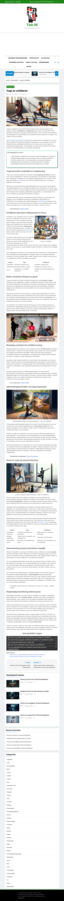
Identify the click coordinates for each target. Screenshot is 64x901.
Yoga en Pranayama (32, 456)
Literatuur (9, 824)
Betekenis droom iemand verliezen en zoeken (34, 691)
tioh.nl (32, 25)
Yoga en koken (24, 209)
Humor (9, 815)
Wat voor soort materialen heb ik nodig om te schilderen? (26, 645)
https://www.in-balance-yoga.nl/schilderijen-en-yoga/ (26, 656)
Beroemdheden (44, 62)
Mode (8, 828)
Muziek (29, 66)
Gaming (9, 805)
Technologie (10, 870)
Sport (8, 860)
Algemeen (9, 759)
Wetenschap (10, 886)
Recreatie (9, 847)
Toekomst (9, 876)
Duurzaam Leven (11, 785)
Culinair (9, 775)
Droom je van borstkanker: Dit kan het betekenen (20, 748)
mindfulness (42, 201)
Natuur (9, 834)
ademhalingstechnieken (16, 140)
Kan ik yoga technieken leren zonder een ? (29, 642)
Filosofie (9, 802)
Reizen (9, 850)
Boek (8, 769)
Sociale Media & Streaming (14, 854)
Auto (8, 762)
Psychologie (45, 58)
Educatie (9, 792)
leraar (41, 642)
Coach (8, 772)
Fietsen (9, 795)
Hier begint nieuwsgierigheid (17, 58)
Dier (8, 782)
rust (20, 180)
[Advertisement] (32, 44)
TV (8, 880)
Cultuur (9, 779)
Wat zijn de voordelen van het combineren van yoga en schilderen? (29, 637)
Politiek (9, 837)
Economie (9, 789)
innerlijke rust (42, 522)
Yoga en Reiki (25, 383)
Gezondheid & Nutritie (16, 62)
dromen (28, 230)
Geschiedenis (10, 808)
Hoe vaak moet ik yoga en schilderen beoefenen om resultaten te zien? (30, 640)
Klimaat (9, 818)
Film (8, 798)
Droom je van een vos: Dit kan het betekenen (41, 1)
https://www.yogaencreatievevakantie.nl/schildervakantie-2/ (28, 654)
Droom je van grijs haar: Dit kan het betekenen (34, 715)
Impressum (21, 898)
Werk (8, 883)
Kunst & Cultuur (31, 62)
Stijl (8, 863)
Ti (8, 94)
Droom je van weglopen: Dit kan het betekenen (41, 72)
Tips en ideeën (11, 873)
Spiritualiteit (34, 58)
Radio (8, 844)
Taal (8, 867)
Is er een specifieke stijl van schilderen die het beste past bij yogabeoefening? (27, 648)
